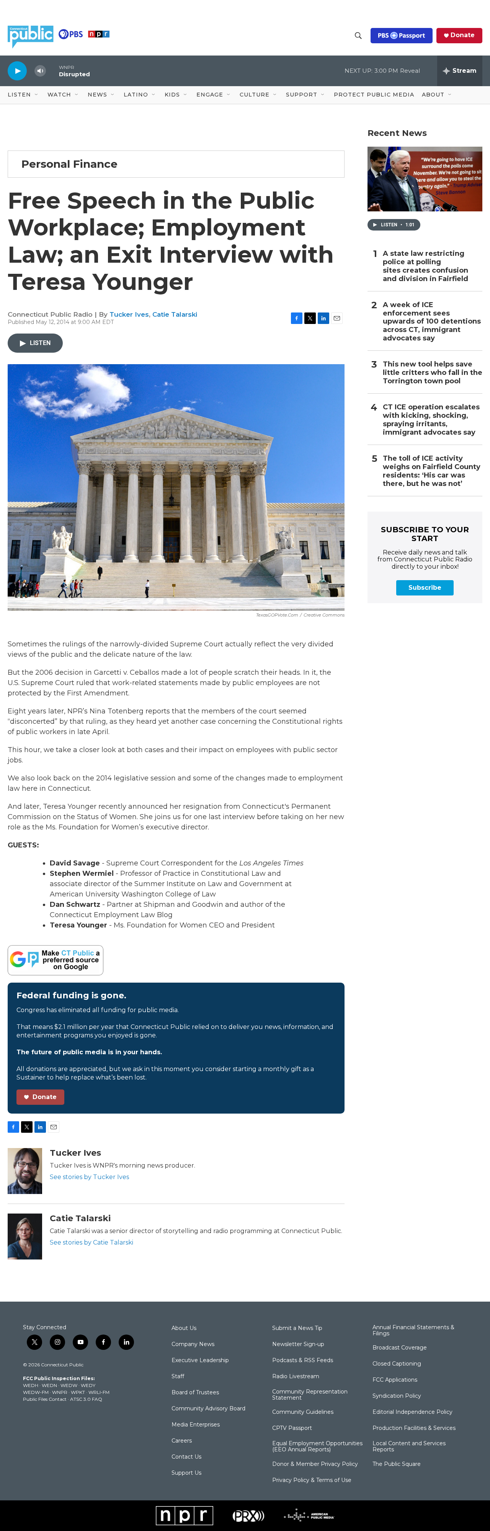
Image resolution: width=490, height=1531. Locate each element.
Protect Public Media (374, 94)
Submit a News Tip (297, 1328)
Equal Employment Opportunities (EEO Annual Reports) (317, 1447)
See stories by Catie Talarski (91, 1242)
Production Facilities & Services (414, 1428)
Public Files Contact (45, 1399)
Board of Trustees (195, 1393)
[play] (17, 71)
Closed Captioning (396, 1364)
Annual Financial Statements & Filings (413, 1331)
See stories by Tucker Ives (89, 1177)
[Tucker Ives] (25, 1171)
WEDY (88, 1385)
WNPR (59, 1392)
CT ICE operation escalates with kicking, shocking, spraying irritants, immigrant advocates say (431, 420)
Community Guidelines (302, 1412)
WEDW (68, 1385)
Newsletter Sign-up (298, 1344)
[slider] (52, 71)
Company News (193, 1344)
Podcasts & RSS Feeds (302, 1361)
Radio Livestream (295, 1377)
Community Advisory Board (208, 1409)
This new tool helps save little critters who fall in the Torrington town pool (432, 372)
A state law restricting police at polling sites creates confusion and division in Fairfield (425, 266)
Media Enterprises (196, 1425)
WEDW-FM (36, 1392)
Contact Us (186, 1457)
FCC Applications (394, 1380)
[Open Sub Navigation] (37, 95)
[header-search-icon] (358, 35)
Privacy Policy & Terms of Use (311, 1480)
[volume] (40, 71)
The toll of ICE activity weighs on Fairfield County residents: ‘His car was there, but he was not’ (431, 471)
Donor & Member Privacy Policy (315, 1464)
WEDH (30, 1385)
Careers (182, 1441)
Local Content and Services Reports (409, 1447)
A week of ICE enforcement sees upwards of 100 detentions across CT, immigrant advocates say (432, 322)
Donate (463, 35)
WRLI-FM (98, 1392)
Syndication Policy (396, 1396)
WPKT (78, 1392)
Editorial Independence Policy (412, 1412)
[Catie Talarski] (25, 1236)
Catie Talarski (174, 314)
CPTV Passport (292, 1428)
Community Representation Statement (310, 1395)
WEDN (49, 1385)
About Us (184, 1328)
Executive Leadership (200, 1361)
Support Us (186, 1473)
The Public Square (396, 1464)
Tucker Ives (129, 314)
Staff (178, 1377)
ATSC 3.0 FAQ (86, 1399)
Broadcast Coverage (399, 1348)
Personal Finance (69, 163)
